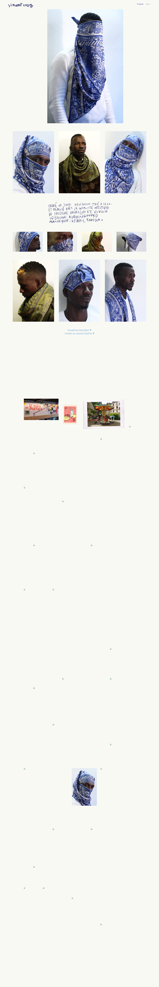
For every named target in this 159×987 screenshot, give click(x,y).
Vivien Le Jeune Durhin (78, 333)
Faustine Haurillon (79, 330)
